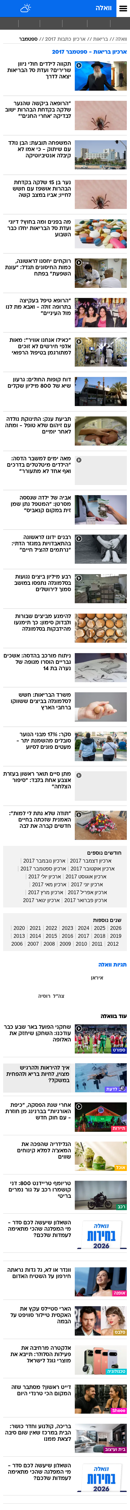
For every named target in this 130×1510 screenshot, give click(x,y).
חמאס (58, 987)
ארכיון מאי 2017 (49, 884)
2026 (115, 928)
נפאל (90, 996)
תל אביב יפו (93, 1005)
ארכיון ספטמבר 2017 (43, 868)
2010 (81, 944)
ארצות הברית (73, 978)
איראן (97, 978)
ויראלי (29, 23)
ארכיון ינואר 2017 (41, 900)
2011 (97, 944)
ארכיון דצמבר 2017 (90, 861)
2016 (67, 936)
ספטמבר (28, 39)
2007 (33, 944)
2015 (51, 936)
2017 (83, 936)
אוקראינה (117, 978)
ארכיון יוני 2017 (87, 884)
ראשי (120, 23)
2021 (35, 928)
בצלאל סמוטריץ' (112, 987)
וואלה (104, 8)
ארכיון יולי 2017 (44, 876)
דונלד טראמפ (80, 987)
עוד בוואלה (114, 1016)
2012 (113, 944)
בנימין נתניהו (15, 978)
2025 (99, 928)
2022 (51, 928)
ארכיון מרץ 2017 (45, 892)
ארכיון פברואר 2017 (85, 900)
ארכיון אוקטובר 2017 (93, 868)
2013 (19, 936)
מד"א (26, 987)
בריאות (100, 39)
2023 (67, 928)
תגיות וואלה (112, 965)
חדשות (99, 23)
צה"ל (58, 996)
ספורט (51, 23)
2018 (99, 936)
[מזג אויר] (26, 8)
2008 (49, 944)
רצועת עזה (25, 997)
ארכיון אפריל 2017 (87, 892)
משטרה (10, 987)
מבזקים (75, 23)
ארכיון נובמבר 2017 (44, 861)
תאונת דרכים (115, 1005)
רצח (8, 997)
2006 (17, 944)
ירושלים (41, 987)
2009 (65, 944)
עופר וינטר (75, 996)
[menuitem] (98, 23)
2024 (83, 928)
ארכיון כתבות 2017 (65, 39)
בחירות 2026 (43, 978)
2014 (35, 936)
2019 (115, 936)
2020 (19, 928)
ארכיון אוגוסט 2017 (86, 876)
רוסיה (44, 996)
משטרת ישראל (112, 997)
